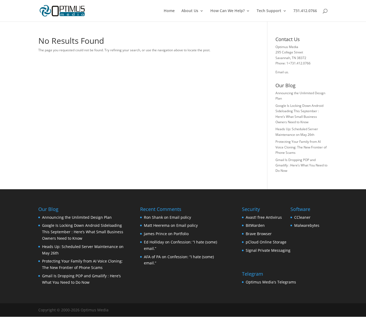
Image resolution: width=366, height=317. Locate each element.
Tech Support (269, 11)
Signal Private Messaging (268, 250)
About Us (189, 11)
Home (169, 11)
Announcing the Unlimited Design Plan (77, 217)
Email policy (180, 217)
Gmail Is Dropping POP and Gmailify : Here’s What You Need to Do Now (301, 165)
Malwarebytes (306, 225)
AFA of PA (152, 256)
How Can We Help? (227, 11)
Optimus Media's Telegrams (271, 282)
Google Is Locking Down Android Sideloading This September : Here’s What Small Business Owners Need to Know (82, 232)
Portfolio (181, 233)
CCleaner (302, 217)
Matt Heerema (157, 225)
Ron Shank (153, 217)
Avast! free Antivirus (264, 217)
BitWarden (255, 225)
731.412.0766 (305, 11)
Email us (281, 72)
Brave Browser (259, 233)
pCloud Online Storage (266, 242)
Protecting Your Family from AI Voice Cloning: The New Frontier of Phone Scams (301, 147)
